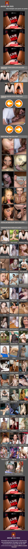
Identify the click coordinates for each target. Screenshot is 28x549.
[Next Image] (18, 107)
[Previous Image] (9, 107)
